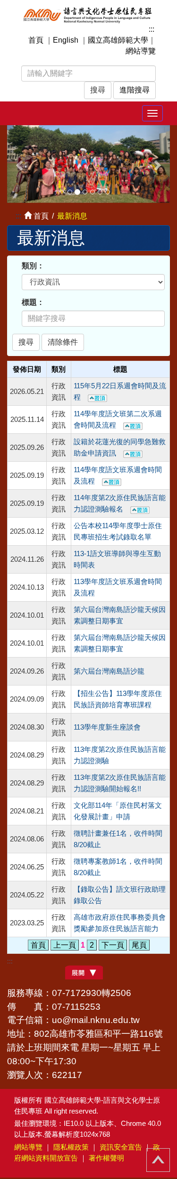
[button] (19, 164)
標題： (33, 302)
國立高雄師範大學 (118, 40)
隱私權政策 (71, 1147)
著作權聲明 (106, 1158)
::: (151, 29)
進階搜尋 (134, 90)
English (65, 40)
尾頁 (139, 945)
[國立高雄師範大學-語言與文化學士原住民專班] (88, 14)
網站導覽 (141, 51)
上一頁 (64, 945)
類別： (33, 266)
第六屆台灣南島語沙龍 (109, 671)
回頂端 (158, 1160)
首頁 (35, 40)
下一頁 (112, 945)
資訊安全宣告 (121, 1147)
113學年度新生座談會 (107, 727)
